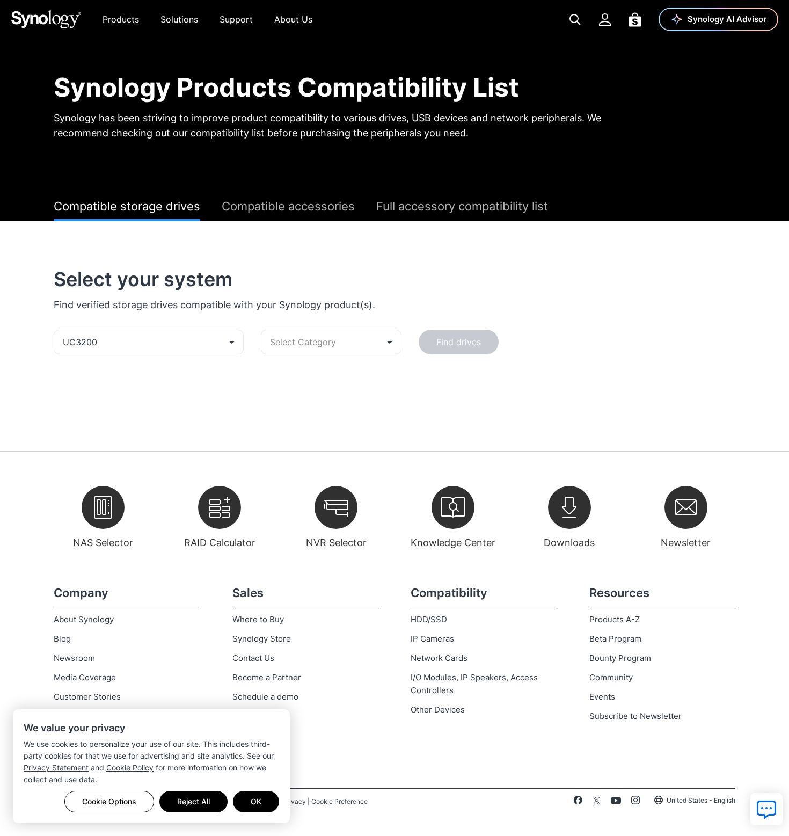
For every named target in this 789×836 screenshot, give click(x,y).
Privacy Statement (56, 767)
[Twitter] (597, 802)
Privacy (294, 801)
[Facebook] (577, 802)
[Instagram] (635, 802)
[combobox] (149, 342)
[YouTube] (616, 802)
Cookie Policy (130, 767)
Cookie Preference (339, 801)
